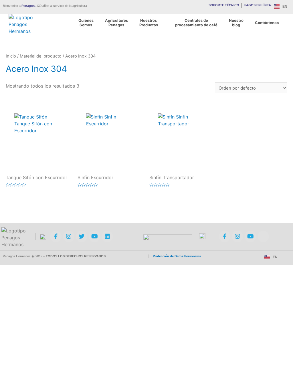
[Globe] (263, 236)
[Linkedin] (107, 236)
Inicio (11, 56)
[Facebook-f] (56, 236)
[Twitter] (81, 236)
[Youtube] (94, 236)
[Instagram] (68, 236)
